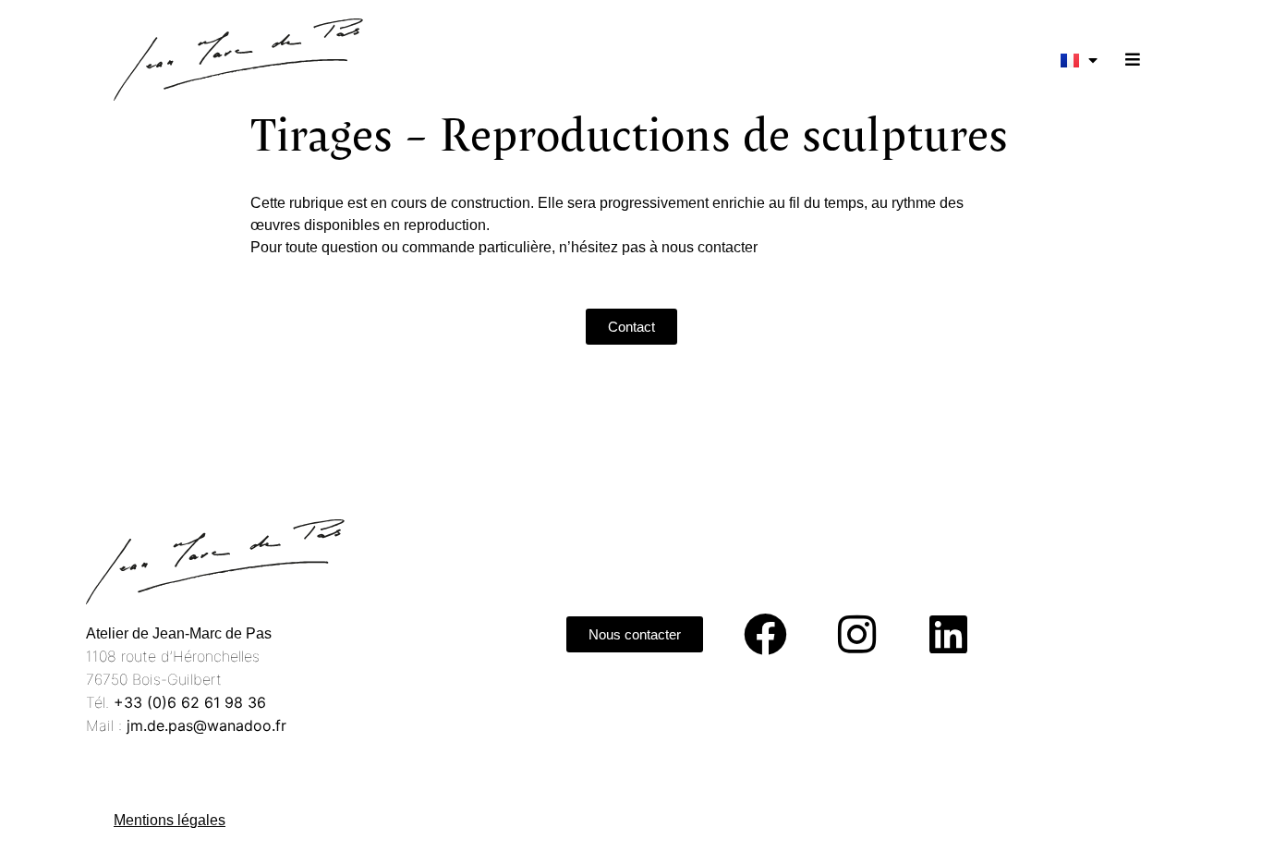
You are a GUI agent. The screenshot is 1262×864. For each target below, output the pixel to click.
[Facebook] (765, 634)
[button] (1132, 59)
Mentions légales (169, 820)
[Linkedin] (947, 634)
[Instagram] (856, 634)
